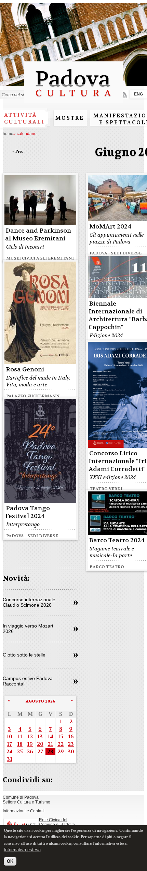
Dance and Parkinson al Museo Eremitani (38, 234)
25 (20, 751)
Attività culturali (24, 118)
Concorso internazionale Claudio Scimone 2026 (29, 602)
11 (19, 736)
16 (71, 736)
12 (30, 736)
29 (60, 751)
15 (60, 736)
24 (9, 751)
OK (10, 861)
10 (9, 736)
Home (8, 133)
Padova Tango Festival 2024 (27, 512)
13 (40, 736)
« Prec (17, 151)
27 (40, 751)
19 (30, 744)
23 (71, 744)
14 (50, 736)
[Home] (73, 100)
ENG (138, 94)
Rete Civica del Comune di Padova (57, 822)
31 (9, 759)
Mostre (69, 118)
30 (71, 751)
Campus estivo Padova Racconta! (28, 681)
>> (76, 603)
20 (40, 744)
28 (50, 751)
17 (9, 744)
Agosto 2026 (40, 701)
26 (30, 751)
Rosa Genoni (25, 369)
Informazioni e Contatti (23, 811)
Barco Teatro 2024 (117, 540)
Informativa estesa (22, 849)
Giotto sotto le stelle (24, 655)
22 (60, 744)
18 (20, 744)
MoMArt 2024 (110, 227)
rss (123, 94)
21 (50, 744)
